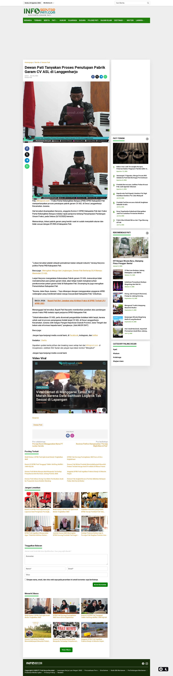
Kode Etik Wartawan (118, 670)
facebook (74, 335)
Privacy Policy (49, 672)
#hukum (116, 353)
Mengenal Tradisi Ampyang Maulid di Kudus (135, 306)
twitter (95, 335)
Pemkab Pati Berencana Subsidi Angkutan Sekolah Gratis (132, 203)
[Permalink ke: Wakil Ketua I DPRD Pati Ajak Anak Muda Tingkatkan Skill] (66, 500)
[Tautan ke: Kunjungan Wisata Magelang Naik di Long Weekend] (118, 321)
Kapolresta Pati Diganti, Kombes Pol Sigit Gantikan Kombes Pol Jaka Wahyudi (132, 194)
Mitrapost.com (43, 201)
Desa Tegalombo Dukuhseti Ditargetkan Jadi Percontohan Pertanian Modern (131, 212)
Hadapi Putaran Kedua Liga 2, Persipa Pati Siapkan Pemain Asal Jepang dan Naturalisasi (94, 534)
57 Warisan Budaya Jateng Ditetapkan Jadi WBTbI (134, 271)
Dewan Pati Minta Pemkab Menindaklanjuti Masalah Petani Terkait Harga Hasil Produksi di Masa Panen (86, 465)
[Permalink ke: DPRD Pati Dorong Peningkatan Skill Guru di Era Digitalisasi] (66, 606)
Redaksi (60, 672)
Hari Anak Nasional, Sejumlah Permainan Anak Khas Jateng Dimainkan (136, 330)
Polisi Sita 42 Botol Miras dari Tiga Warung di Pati (132, 221)
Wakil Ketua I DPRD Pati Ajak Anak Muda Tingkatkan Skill (44, 458)
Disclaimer (104, 670)
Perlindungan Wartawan (137, 670)
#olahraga (117, 357)
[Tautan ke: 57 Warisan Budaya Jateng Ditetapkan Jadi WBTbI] (118, 274)
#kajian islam (118, 361)
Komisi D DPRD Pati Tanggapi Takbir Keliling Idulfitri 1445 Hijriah (44, 465)
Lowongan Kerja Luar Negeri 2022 (69, 670)
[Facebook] (68, 436)
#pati (115, 349)
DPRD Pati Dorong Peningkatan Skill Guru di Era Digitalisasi (84, 458)
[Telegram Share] (101, 77)
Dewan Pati (28, 77)
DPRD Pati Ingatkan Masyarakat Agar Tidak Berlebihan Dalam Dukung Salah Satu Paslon (36, 534)
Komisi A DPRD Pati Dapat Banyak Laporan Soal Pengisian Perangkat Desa (38, 511)
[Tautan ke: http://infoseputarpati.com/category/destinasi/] (147, 233)
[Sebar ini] (93, 77)
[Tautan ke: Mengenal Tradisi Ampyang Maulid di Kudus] (118, 309)
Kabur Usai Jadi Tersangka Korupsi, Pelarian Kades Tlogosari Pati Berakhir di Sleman (132, 168)
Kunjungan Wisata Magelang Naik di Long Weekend (135, 318)
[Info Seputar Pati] (39, 12)
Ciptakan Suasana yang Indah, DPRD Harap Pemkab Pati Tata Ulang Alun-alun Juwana (92, 511)
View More (66, 650)
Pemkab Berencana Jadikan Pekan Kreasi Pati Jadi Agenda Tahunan (132, 186)
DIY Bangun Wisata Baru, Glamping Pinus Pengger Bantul (128, 262)
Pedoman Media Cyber (33, 672)
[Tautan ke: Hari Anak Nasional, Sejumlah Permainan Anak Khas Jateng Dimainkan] (118, 333)
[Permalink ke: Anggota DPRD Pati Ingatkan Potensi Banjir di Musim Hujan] (94, 630)
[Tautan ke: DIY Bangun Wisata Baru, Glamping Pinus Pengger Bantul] (130, 247)
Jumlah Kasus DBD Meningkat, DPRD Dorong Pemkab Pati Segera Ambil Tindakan (65, 534)
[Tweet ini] (97, 77)
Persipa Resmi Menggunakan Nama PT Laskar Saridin (47, 444)
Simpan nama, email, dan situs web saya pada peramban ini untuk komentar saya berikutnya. (62, 580)
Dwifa (43, 340)
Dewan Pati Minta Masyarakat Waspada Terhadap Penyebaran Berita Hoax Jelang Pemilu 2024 (43, 473)
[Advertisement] (86, 41)
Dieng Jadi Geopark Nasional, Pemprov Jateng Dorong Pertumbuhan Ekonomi (136, 295)
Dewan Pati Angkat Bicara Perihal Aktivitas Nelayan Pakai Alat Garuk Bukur (86, 480)
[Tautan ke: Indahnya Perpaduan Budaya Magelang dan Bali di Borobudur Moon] (118, 286)
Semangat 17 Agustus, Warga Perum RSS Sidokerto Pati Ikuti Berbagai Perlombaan (132, 177)
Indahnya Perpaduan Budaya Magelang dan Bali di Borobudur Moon (135, 283)
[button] (148, 3)
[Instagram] (72, 436)
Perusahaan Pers (91, 670)
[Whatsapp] (105, 77)
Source (35, 418)
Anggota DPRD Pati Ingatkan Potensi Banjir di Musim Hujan (86, 473)
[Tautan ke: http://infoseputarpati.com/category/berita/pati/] (147, 138)
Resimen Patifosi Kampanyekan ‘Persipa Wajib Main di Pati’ (92, 444)
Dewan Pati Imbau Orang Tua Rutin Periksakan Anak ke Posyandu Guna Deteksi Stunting (44, 480)
